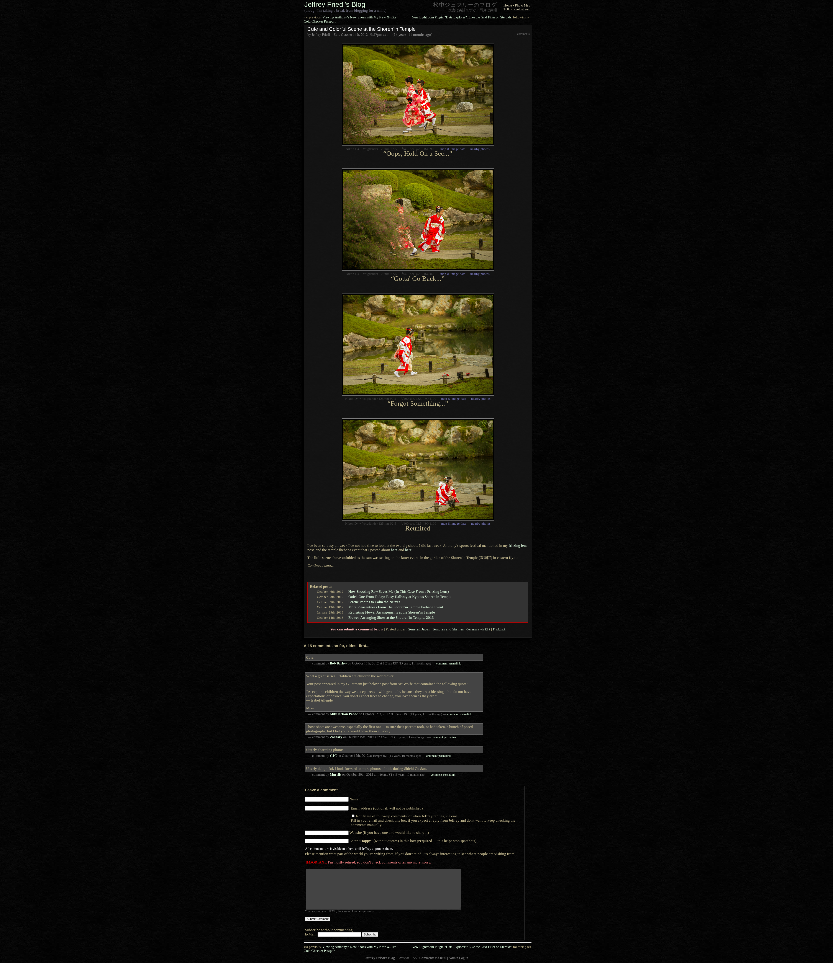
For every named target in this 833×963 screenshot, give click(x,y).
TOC (506, 9)
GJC (333, 755)
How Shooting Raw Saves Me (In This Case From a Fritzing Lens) (398, 591)
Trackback (499, 629)
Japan (425, 629)
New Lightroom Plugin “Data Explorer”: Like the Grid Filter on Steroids (471, 17)
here (394, 550)
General (414, 629)
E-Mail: (311, 934)
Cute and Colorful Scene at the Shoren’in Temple (361, 29)
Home (507, 5)
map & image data (452, 149)
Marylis (335, 774)
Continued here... (320, 565)
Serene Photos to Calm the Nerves (374, 602)
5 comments (522, 34)
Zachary (336, 736)
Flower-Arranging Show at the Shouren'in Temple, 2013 (391, 617)
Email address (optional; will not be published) (387, 808)
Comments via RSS (478, 629)
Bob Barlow (338, 663)
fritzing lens (518, 545)
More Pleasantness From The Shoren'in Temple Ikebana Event (395, 607)
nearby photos (480, 149)
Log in (463, 958)
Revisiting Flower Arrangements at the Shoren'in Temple (391, 612)
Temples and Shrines (448, 629)
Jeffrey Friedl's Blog (334, 4)
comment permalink (448, 663)
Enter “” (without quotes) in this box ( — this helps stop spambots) (412, 841)
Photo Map (522, 5)
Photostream (521, 9)
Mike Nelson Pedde (344, 714)
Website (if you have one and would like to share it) (389, 832)
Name (353, 799)
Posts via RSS (407, 958)
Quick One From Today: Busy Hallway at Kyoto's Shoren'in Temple (399, 596)
